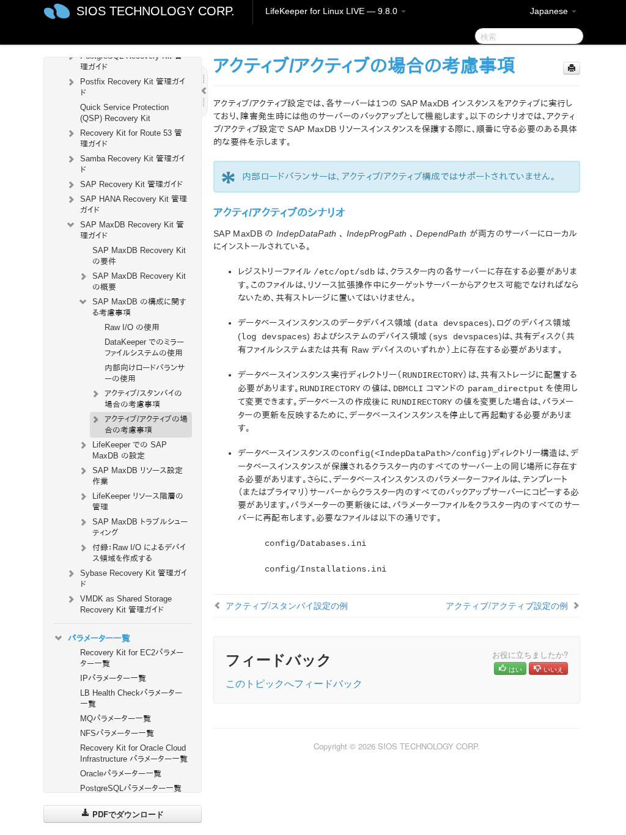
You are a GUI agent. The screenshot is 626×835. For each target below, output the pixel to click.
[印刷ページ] (571, 68)
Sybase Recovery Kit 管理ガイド (133, 578)
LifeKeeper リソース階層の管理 (137, 501)
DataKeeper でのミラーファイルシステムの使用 (144, 347)
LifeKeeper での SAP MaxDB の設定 (129, 450)
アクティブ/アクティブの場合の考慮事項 (146, 424)
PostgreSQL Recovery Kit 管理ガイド (131, 61)
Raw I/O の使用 (132, 327)
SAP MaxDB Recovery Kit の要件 (139, 256)
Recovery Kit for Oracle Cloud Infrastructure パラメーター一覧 (134, 753)
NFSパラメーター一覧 (117, 733)
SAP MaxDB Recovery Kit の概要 (139, 281)
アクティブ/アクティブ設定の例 (507, 605)
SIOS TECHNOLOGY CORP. (155, 11)
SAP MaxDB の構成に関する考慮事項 (139, 307)
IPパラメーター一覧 (113, 678)
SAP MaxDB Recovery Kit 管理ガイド (132, 230)
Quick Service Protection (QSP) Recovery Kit (124, 113)
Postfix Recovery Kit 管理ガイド (132, 87)
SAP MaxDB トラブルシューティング (140, 527)
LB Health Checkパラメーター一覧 (131, 698)
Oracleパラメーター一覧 (120, 773)
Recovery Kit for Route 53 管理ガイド (131, 138)
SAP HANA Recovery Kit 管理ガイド (133, 204)
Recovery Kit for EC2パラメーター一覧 (131, 658)
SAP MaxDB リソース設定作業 (137, 476)
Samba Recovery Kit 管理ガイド (132, 164)
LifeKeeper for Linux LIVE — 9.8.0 (332, 11)
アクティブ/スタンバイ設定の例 (287, 605)
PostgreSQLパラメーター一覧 (131, 788)
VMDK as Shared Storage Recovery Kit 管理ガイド (126, 604)
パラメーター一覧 (99, 638)
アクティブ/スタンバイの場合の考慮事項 (143, 399)
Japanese (550, 11)
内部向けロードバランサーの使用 (145, 373)
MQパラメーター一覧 (115, 718)
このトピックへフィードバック (294, 683)
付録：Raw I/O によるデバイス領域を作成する (139, 553)
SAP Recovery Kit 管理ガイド (131, 184)
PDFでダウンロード (127, 814)
